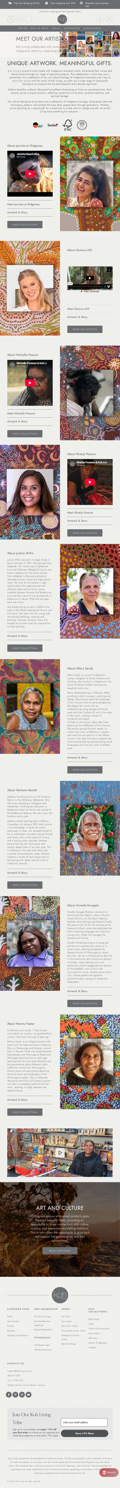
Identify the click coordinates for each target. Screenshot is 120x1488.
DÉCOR (23, 28)
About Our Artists (69, 1325)
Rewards (11, 1330)
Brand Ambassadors (43, 1329)
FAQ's (10, 1316)
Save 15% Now (84, 1433)
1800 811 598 (13, 1375)
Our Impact (66, 1321)
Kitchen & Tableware (98, 1342)
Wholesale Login (42, 1345)
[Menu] (11, 19)
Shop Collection (25, 224)
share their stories (21, 80)
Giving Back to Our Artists (73, 1330)
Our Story (65, 1316)
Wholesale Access (43, 1349)
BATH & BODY (39, 28)
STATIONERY (72, 28)
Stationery (93, 1338)
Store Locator (13, 1321)
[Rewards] (109, 1472)
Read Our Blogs (68, 1343)
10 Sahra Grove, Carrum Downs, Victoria (26, 1385)
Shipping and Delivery (17, 1335)
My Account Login (42, 1316)
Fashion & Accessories (99, 1328)
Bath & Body (94, 1319)
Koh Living (13, 71)
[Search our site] (19, 19)
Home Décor (94, 1333)
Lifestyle (92, 1347)
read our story (60, 1251)
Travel (91, 1323)
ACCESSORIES (92, 28)
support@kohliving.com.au (19, 1370)
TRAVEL (56, 28)
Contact (10, 1325)
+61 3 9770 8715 (15, 1380)
